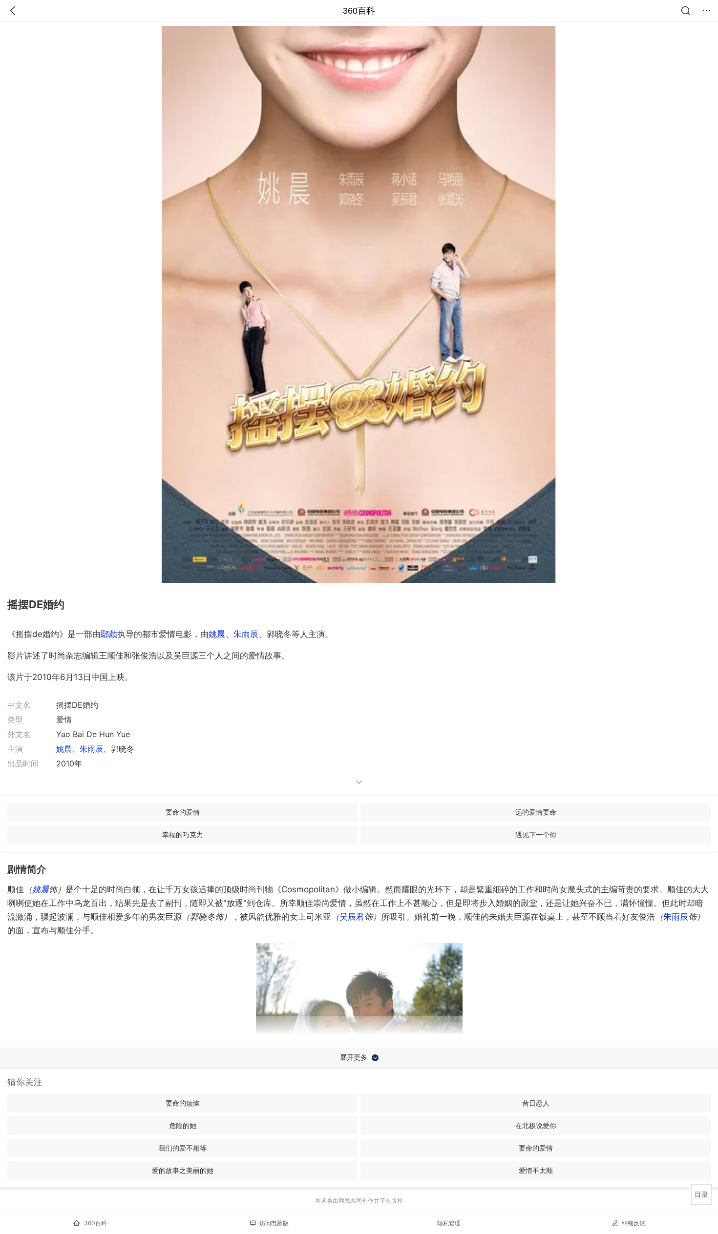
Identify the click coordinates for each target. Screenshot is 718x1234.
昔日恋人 (535, 1103)
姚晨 (217, 634)
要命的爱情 (183, 812)
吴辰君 (351, 917)
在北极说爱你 (535, 1125)
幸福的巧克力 (182, 834)
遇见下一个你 (535, 834)
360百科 (359, 11)
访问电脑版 (274, 1223)
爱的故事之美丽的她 (182, 1170)
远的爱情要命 (535, 812)
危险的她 (182, 1125)
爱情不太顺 (536, 1170)
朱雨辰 (245, 634)
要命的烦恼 (183, 1103)
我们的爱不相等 (183, 1148)
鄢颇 (109, 634)
